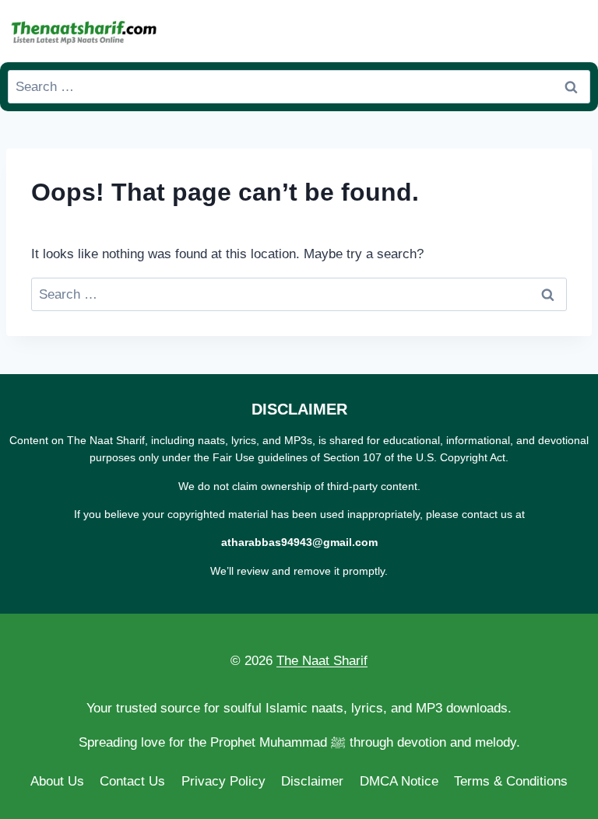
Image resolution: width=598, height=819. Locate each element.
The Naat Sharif (322, 660)
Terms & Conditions (511, 781)
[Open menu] (575, 31)
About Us (57, 781)
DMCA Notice (399, 781)
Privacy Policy (223, 781)
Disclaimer (312, 781)
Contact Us (132, 781)
